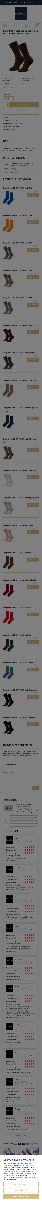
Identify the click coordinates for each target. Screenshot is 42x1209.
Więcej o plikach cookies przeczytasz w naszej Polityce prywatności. (19, 1178)
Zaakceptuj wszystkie (21, 1196)
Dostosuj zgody (21, 1190)
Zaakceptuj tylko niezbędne (21, 1184)
